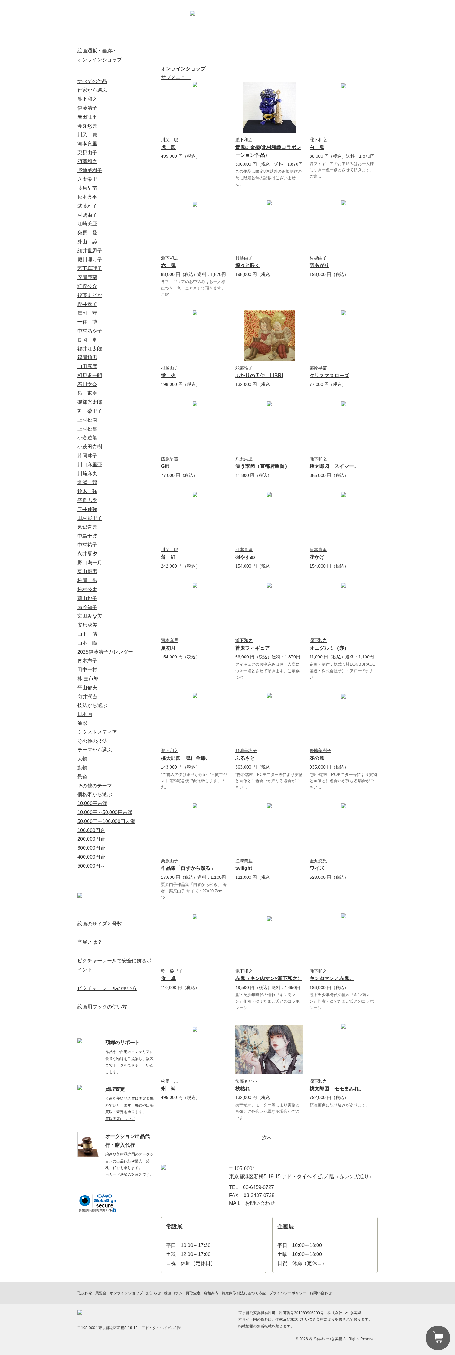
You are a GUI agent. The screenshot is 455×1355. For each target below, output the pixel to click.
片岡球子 (87, 455)
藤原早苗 (318, 367)
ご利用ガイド (295, 23)
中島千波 (87, 535)
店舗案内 (327, 23)
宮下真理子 (89, 268)
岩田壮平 (87, 117)
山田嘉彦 (87, 366)
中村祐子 (87, 544)
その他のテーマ (94, 785)
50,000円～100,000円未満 (106, 821)
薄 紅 (168, 557)
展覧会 (184, 38)
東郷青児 (87, 526)
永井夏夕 (87, 553)
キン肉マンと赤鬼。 (332, 978)
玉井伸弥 (87, 509)
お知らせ (270, 38)
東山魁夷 (87, 571)
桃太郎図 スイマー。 (334, 466)
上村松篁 (87, 429)
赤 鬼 (168, 265)
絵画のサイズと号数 (99, 923)
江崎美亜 (244, 860)
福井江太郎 (89, 348)
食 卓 (168, 978)
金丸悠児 (318, 860)
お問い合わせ (361, 23)
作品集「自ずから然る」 (188, 868)
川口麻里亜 (89, 464)
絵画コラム (314, 38)
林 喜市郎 (87, 678)
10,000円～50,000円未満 (104, 812)
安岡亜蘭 (87, 277)
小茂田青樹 (89, 446)
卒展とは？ (89, 942)
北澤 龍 (87, 482)
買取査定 (227, 38)
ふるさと (245, 758)
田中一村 (87, 669)
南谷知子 (87, 607)
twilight (243, 868)
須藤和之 (87, 161)
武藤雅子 (244, 367)
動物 (82, 767)
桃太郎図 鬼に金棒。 (185, 758)
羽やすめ (245, 557)
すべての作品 (92, 81)
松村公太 (87, 589)
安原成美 (87, 625)
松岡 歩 (169, 1081)
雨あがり (319, 265)
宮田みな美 (89, 616)
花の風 (317, 758)
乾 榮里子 (172, 971)
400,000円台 (91, 857)
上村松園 (87, 420)
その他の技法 (92, 741)
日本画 (84, 714)
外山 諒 (87, 241)
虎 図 (168, 147)
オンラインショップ (141, 38)
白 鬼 (317, 147)
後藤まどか (246, 1081)
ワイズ (317, 868)
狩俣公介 (87, 286)
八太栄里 (244, 458)
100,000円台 (91, 830)
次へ (267, 1137)
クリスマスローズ (329, 375)
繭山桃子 (87, 598)
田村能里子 (89, 518)
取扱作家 (98, 38)
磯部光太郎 (89, 402)
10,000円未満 (92, 803)
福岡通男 (87, 357)
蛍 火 (168, 375)
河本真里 (244, 549)
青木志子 (87, 660)
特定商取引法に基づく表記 (244, 1293)
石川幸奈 (87, 384)
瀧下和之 (244, 139)
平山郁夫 (87, 687)
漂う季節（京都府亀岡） (262, 466)
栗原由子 (169, 860)
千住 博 (87, 322)
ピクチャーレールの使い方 (107, 988)
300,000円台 (91, 848)
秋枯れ (242, 1088)
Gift (165, 466)
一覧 (147, 909)
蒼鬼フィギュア (252, 648)
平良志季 (87, 500)
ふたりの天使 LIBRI (259, 375)
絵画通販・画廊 (94, 50)
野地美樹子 (246, 750)
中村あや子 (89, 330)
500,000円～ (91, 866)
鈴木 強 (87, 491)
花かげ (317, 557)
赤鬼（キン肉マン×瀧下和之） (268, 978)
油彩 (82, 723)
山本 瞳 (87, 643)
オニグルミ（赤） (329, 648)
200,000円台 (91, 839)
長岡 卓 (87, 339)
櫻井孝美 (87, 304)
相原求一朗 (89, 375)
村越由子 (244, 257)
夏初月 (168, 648)
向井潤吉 (87, 696)
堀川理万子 (89, 259)
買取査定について (120, 1119)
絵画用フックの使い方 (102, 1006)
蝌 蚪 (168, 1088)
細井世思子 (89, 250)
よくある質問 (357, 38)
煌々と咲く (247, 265)
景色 (82, 776)
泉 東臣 (87, 393)
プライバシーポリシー (287, 1293)
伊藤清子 (87, 108)
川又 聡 (169, 139)
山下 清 (87, 634)
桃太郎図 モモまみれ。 (337, 1088)
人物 (82, 758)
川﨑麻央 (87, 473)
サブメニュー (176, 77)
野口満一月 (89, 562)
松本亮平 (87, 197)
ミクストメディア (97, 732)
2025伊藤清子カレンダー (105, 652)
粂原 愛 (87, 232)
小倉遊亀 (87, 437)
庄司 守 (87, 313)
